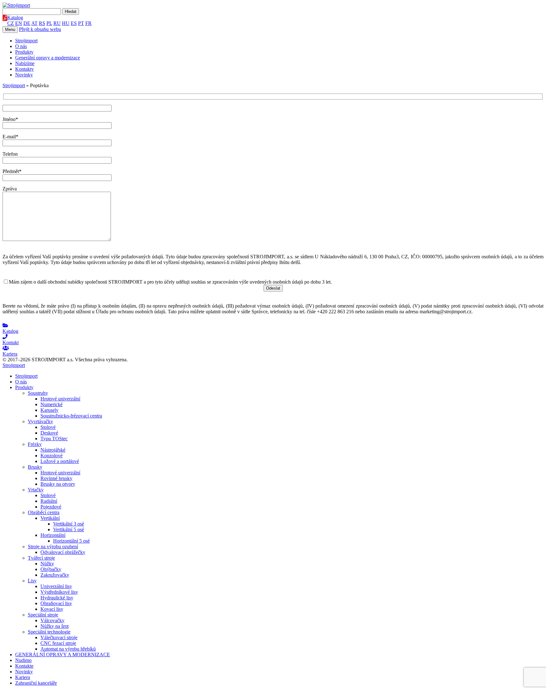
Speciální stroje (43, 614)
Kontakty (24, 69)
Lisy (32, 580)
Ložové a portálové (59, 461)
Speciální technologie (49, 631)
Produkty (24, 52)
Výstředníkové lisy (59, 592)
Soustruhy (38, 393)
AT (34, 23)
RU (57, 23)
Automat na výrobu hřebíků (68, 649)
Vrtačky (36, 489)
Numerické (51, 404)
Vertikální (50, 518)
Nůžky (47, 563)
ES (74, 23)
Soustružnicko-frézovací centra (71, 415)
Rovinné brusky (56, 478)
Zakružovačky (54, 575)
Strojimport (26, 40)
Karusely (49, 410)
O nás (21, 46)
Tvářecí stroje (41, 558)
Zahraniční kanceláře (36, 683)
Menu (10, 29)
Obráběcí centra (43, 512)
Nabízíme (24, 63)
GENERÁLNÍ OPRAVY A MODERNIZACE (62, 654)
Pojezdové (50, 506)
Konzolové (51, 455)
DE (26, 23)
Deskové (49, 433)
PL (49, 23)
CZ (10, 23)
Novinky (24, 74)
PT (81, 23)
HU (66, 23)
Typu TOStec (54, 438)
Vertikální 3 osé (68, 523)
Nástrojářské (52, 450)
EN (18, 23)
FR (88, 23)
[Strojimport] (273, 5)
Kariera (22, 677)
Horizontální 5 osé (71, 541)
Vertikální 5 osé (68, 529)
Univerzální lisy (56, 586)
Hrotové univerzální (60, 398)
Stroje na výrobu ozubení (53, 546)
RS (42, 23)
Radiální (48, 501)
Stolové (48, 427)
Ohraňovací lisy (56, 603)
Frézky (35, 444)
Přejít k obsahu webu (40, 29)
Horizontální (52, 535)
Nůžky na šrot (54, 626)
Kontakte (24, 666)
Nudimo (23, 660)
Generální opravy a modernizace (47, 57)
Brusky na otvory (57, 484)
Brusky (35, 467)
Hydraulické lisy (56, 597)
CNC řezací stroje (58, 643)
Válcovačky (52, 620)
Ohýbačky (50, 569)
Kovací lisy (51, 609)
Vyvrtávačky (40, 421)
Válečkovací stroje (58, 637)
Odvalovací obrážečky (62, 552)
